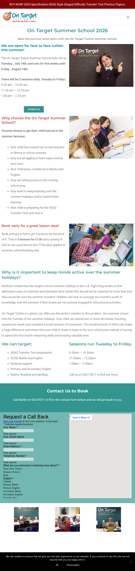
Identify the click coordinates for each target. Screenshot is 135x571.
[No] (131, 561)
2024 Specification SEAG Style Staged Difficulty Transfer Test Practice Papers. (75, 4)
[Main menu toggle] (128, 17)
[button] (4, 519)
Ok (57, 565)
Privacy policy (73, 565)
